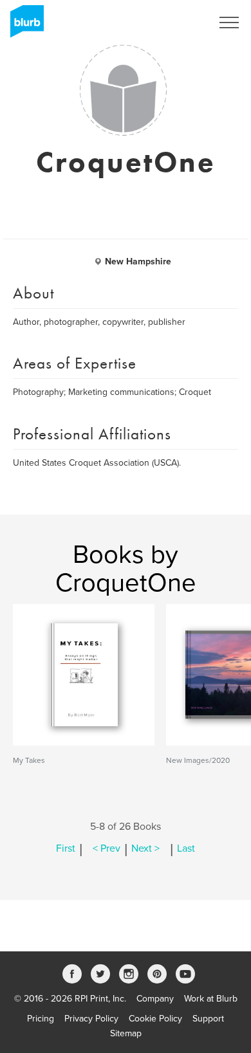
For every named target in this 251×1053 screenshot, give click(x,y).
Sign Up (179, 22)
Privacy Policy (91, 1018)
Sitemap (126, 1033)
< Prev (106, 848)
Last (186, 848)
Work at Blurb (210, 998)
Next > (145, 848)
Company (155, 998)
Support (208, 1018)
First (65, 848)
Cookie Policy (155, 1018)
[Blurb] (23, 25)
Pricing (40, 1018)
